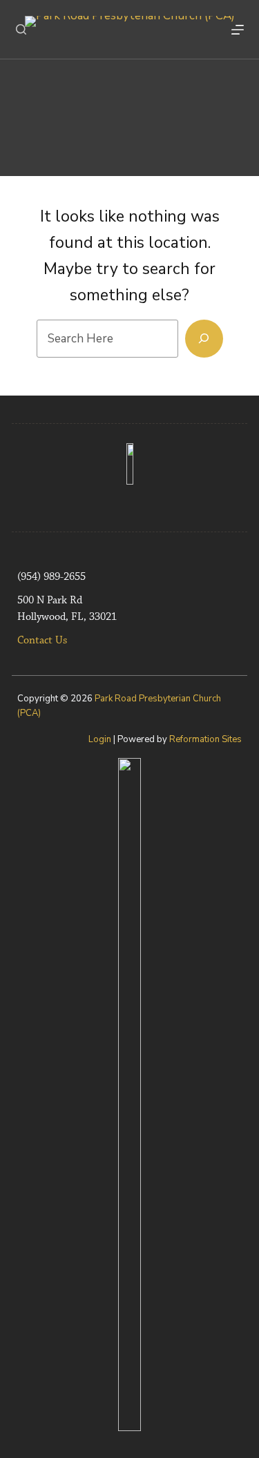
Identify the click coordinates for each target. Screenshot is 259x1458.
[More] (237, 29)
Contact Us (42, 640)
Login (99, 739)
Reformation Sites (205, 739)
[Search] (21, 29)
